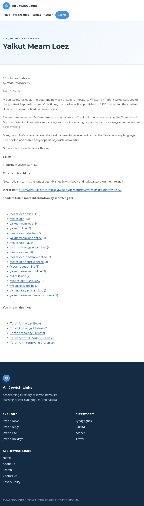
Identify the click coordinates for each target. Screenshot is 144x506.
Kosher (48, 15)
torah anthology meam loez (28, 247)
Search (62, 15)
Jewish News (11, 421)
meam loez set (19, 252)
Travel (80, 439)
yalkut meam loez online (26, 271)
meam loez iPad (20, 243)
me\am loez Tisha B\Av (25, 281)
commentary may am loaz (26, 290)
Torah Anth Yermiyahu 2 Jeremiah (32, 343)
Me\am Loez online (22, 266)
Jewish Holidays (13, 439)
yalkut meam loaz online (26, 238)
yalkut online (18, 228)
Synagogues (21, 15)
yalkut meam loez (21, 223)
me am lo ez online (22, 286)
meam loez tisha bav (23, 233)
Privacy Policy (11, 482)
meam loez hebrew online (27, 262)
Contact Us (10, 476)
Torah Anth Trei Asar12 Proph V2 (32, 338)
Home (6, 15)
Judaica (36, 15)
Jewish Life (10, 433)
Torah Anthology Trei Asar (27, 333)
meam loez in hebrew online (28, 257)
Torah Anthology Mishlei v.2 (28, 328)
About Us (9, 464)
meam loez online (21, 214)
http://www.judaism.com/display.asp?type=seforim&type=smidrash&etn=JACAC (70, 190)
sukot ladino (18, 276)
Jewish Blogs (11, 427)
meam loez (17, 219)
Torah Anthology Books (26, 323)
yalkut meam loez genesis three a (32, 295)
